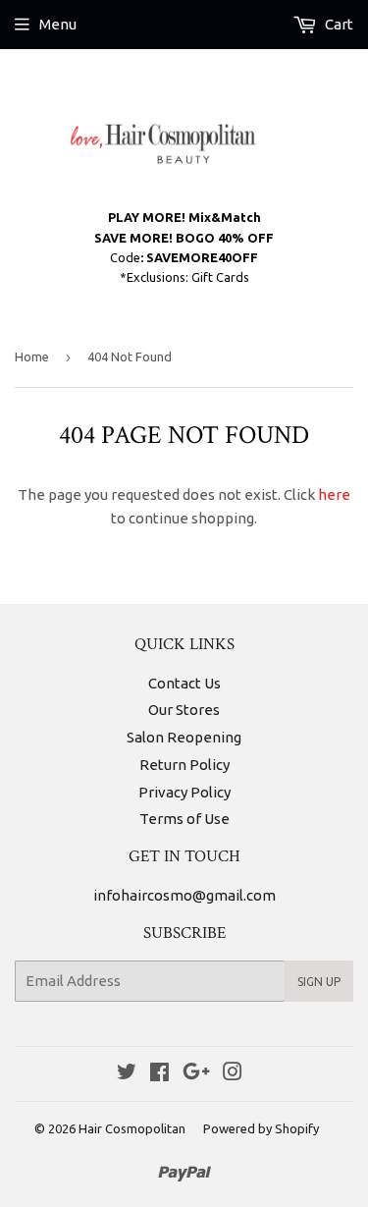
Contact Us (184, 683)
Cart (337, 24)
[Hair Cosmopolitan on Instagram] (232, 1074)
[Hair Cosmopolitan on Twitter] (126, 1074)
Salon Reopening (184, 737)
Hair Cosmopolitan (132, 1128)
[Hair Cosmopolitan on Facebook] (159, 1074)
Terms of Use (184, 818)
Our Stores (184, 709)
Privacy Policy (184, 792)
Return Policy (184, 764)
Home (32, 356)
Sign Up (319, 981)
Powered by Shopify (261, 1128)
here (334, 494)
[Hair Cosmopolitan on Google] (196, 1074)
